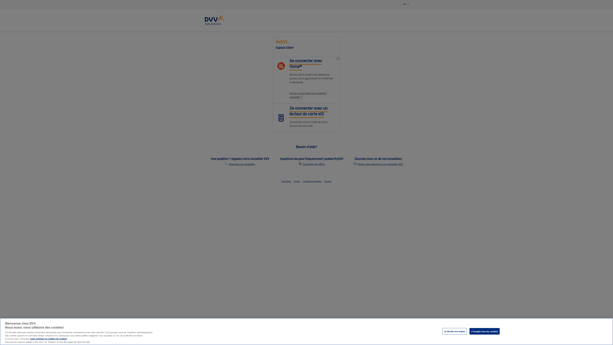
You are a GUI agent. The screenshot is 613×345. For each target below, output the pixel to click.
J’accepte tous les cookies (484, 331)
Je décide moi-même (454, 331)
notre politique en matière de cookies (48, 338)
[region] (306, 331)
